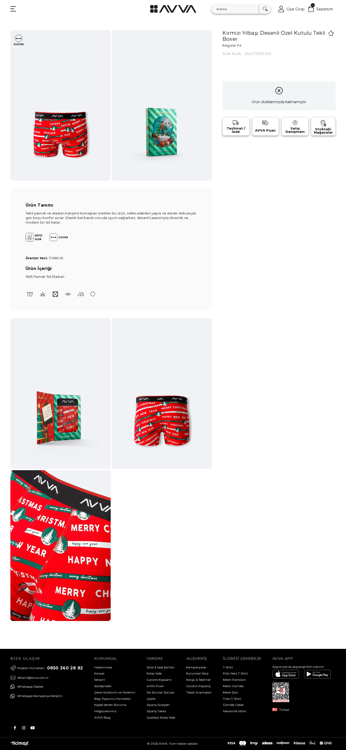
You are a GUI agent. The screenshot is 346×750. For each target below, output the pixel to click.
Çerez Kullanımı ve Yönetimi (114, 692)
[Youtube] (32, 728)
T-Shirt (228, 667)
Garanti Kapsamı (159, 680)
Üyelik (151, 699)
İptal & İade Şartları (161, 667)
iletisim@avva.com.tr (33, 677)
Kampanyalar (196, 667)
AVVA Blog (102, 717)
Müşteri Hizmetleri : (50, 668)
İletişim (99, 680)
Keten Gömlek (233, 686)
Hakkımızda (103, 667)
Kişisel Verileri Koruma (110, 705)
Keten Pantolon (234, 680)
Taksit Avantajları (199, 692)
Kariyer (99, 673)
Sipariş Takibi (156, 711)
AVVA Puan (155, 686)
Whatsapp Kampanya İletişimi (39, 696)
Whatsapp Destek (30, 686)
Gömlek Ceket (233, 705)
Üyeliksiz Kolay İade (161, 717)
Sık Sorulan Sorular (161, 692)
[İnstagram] (23, 728)
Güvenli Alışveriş (198, 686)
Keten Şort (230, 692)
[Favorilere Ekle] (331, 33)
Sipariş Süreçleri (158, 705)
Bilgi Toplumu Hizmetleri (112, 699)
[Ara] (265, 9)
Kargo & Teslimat (198, 680)
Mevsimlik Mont (234, 711)
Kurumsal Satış (197, 673)
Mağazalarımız (105, 711)
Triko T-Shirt (232, 699)
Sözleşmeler (103, 686)
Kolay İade (154, 673)
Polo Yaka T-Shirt (235, 673)
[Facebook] (14, 728)
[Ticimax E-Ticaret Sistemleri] (20, 744)
